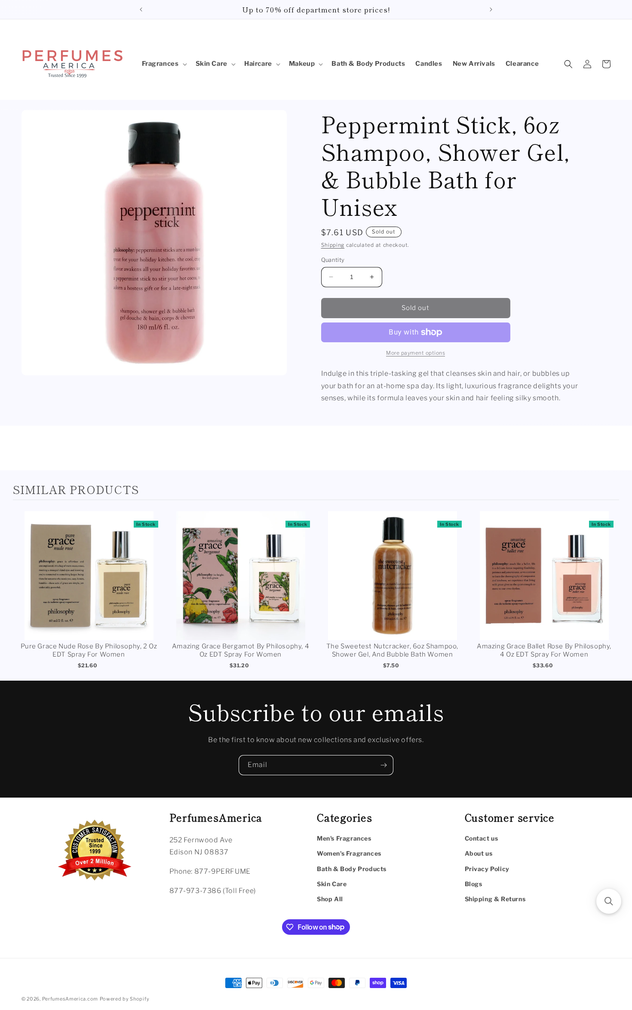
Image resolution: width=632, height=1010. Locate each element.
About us (479, 853)
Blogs (473, 883)
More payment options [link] (415, 353)
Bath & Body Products (352, 868)
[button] (163, 64)
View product (89, 584)
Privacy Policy (487, 868)
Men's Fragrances (344, 838)
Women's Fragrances (349, 853)
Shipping (333, 245)
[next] (610, 591)
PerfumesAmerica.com (70, 999)
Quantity (333, 259)
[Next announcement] (491, 9)
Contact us (481, 838)
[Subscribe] (383, 765)
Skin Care (332, 883)
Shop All (330, 898)
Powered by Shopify (125, 999)
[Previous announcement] (141, 9)
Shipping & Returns (495, 898)
